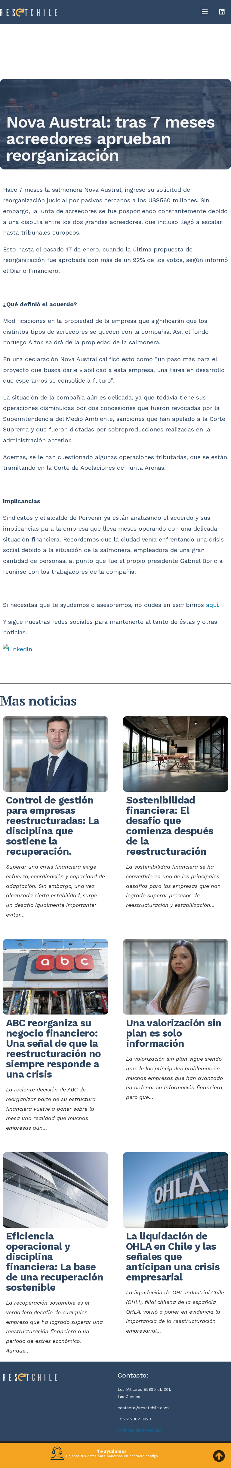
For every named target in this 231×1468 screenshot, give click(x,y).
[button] (205, 11)
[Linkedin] (222, 12)
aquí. (213, 604)
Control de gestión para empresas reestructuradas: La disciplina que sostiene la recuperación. (52, 825)
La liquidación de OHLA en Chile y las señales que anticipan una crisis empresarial (173, 1256)
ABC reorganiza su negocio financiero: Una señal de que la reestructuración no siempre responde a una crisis (53, 1048)
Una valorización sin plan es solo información (174, 1033)
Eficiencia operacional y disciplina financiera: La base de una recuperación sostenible (54, 1261)
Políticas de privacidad (139, 1430)
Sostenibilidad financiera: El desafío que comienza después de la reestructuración (169, 825)
